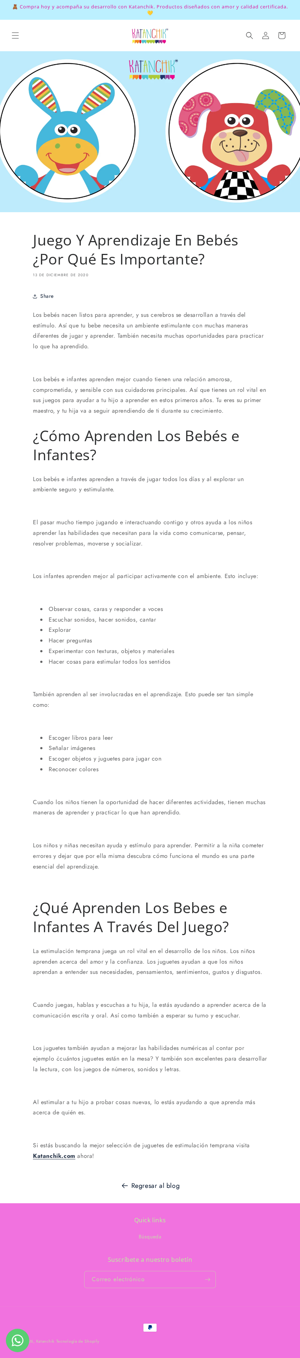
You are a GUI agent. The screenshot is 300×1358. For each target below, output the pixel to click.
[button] (15, 35)
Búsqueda (150, 1236)
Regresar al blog (155, 1185)
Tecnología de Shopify (78, 1341)
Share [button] (47, 296)
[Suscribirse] (207, 1279)
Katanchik (45, 1341)
